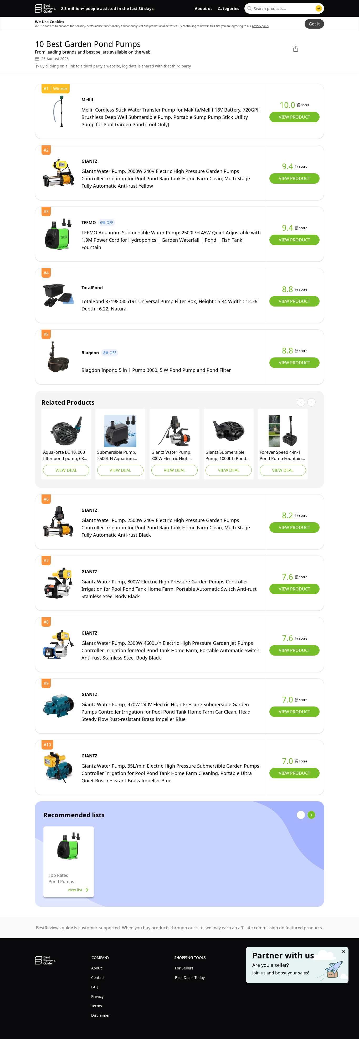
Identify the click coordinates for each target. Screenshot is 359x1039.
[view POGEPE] (120, 431)
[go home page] (45, 8)
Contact (98, 977)
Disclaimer (100, 1015)
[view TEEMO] (58, 234)
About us (203, 8)
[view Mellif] (58, 111)
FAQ (94, 986)
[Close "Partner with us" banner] (343, 951)
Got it (314, 24)
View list (75, 889)
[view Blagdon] (58, 357)
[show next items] (311, 815)
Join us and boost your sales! (280, 973)
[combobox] (284, 8)
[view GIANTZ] (58, 172)
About (96, 968)
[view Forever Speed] (283, 431)
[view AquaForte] (66, 431)
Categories (228, 8)
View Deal (66, 470)
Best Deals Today (190, 977)
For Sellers (184, 968)
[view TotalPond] (58, 295)
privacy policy (260, 26)
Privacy (97, 996)
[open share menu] (296, 49)
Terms (96, 1005)
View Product (294, 117)
